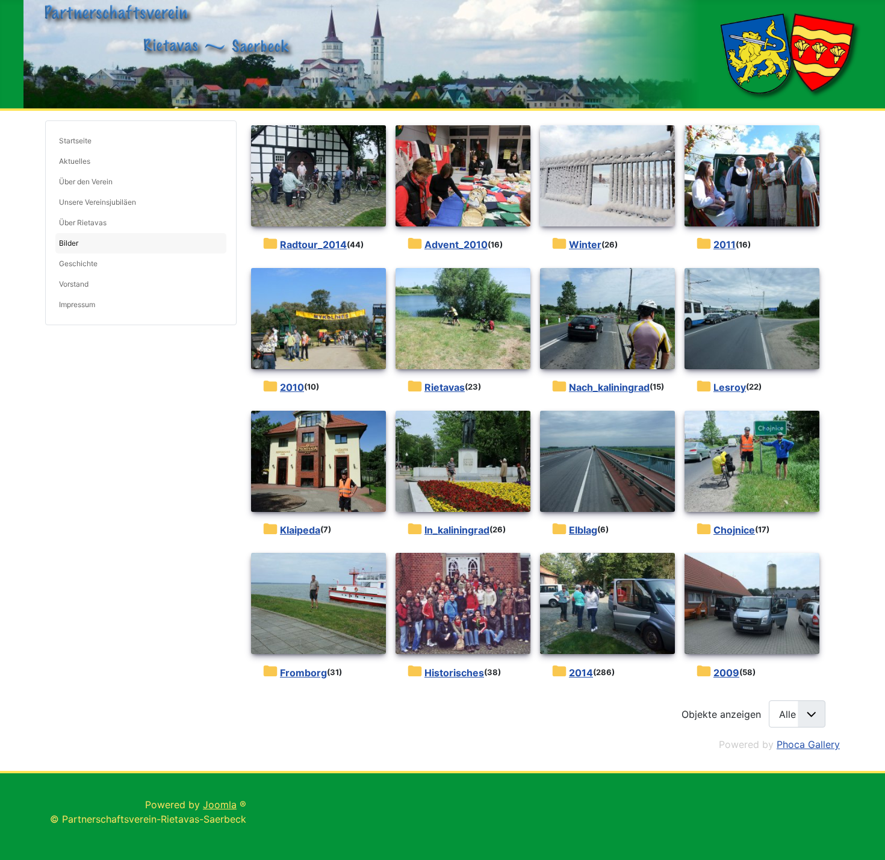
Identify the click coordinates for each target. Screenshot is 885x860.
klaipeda (300, 530)
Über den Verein (86, 181)
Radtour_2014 (313, 244)
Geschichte (78, 263)
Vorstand (73, 283)
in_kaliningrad (456, 530)
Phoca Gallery (808, 744)
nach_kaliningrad (609, 387)
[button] (217, 202)
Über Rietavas (83, 222)
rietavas (444, 387)
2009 (726, 673)
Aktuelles (74, 161)
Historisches (454, 673)
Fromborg (303, 673)
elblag (583, 530)
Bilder (68, 243)
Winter (585, 244)
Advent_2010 (456, 244)
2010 (292, 387)
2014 (581, 673)
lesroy (729, 387)
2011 (724, 244)
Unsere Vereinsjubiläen (97, 202)
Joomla (220, 805)
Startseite (75, 140)
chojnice (734, 530)
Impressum (77, 304)
